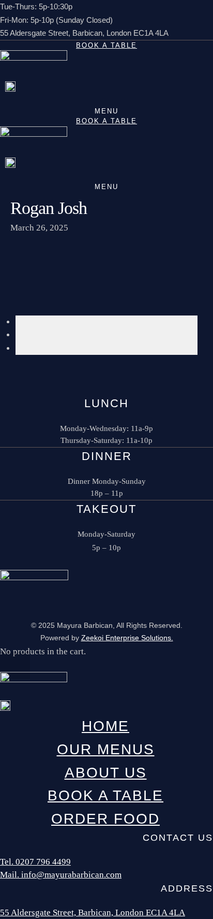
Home (105, 726)
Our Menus (106, 749)
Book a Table (106, 45)
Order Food (105, 819)
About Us (106, 773)
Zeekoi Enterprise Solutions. (127, 638)
